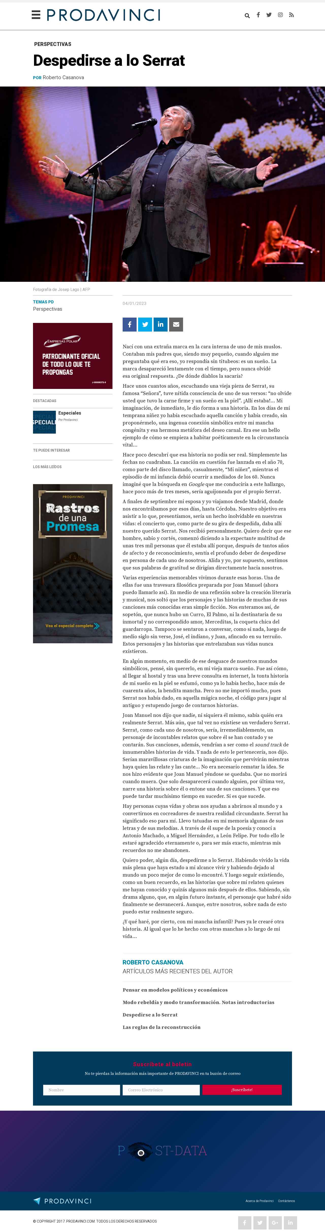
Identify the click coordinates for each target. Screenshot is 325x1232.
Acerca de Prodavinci (260, 1201)
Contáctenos (286, 1201)
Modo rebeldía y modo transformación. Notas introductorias (198, 1002)
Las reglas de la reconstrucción (162, 1027)
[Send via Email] (176, 325)
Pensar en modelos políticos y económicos (175, 990)
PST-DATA (163, 1150)
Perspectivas (47, 309)
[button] (242, 1090)
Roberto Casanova (63, 77)
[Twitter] (269, 15)
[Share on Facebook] (130, 325)
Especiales (69, 413)
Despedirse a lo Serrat (150, 1015)
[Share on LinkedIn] (161, 325)
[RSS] (291, 15)
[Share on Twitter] (145, 325)
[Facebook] (258, 15)
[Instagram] (280, 15)
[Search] (247, 16)
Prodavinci (70, 420)
